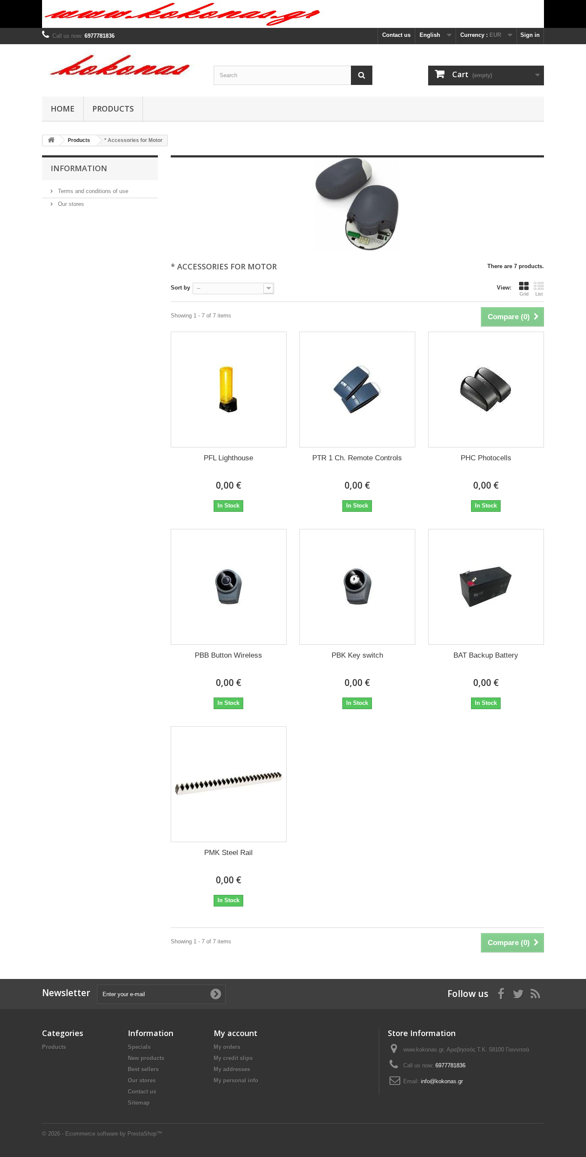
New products (146, 1058)
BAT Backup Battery (485, 655)
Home (63, 108)
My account (235, 1033)
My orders (227, 1047)
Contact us (396, 35)
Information (79, 168)
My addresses (232, 1069)
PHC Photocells (486, 458)
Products (113, 108)
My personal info (236, 1080)
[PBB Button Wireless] (228, 586)
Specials (139, 1047)
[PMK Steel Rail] (228, 784)
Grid (524, 293)
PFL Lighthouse (228, 458)
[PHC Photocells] (486, 389)
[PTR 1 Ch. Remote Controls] (357, 389)
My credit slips (233, 1058)
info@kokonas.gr (442, 1081)
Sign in (530, 35)
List (539, 293)
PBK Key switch (357, 655)
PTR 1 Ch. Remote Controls (357, 458)
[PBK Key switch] (357, 586)
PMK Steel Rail (228, 853)
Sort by (180, 287)
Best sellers (143, 1069)
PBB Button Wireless (228, 655)
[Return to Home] (51, 140)
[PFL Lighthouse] (228, 389)
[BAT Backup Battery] (486, 586)
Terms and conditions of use (92, 191)
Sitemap (139, 1103)
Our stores (70, 204)
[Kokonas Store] (121, 68)
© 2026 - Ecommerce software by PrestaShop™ (102, 1133)
